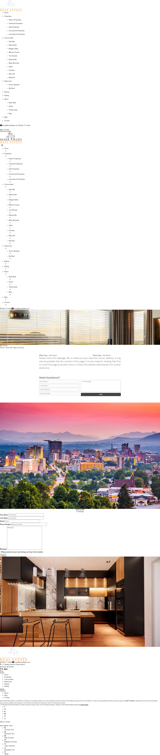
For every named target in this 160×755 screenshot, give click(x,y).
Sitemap (58, 705)
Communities (8, 679)
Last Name (4, 518)
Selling (6, 686)
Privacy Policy (35, 705)
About (6, 693)
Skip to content (5, 722)
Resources (8, 681)
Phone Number (5, 524)
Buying (6, 684)
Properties (7, 677)
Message (3, 549)
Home (6, 675)
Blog (5, 695)
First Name (4, 515)
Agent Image (84, 705)
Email (2, 521)
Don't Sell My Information (47, 705)
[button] (80, 723)
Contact (7, 697)
